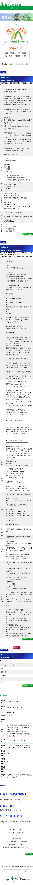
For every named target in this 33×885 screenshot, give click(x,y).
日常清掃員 (25, 64)
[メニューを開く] (22, 8)
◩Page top (29, 854)
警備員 (18, 64)
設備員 (12, 64)
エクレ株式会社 (12, 4)
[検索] (26, 871)
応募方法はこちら (27, 234)
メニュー (18, 8)
